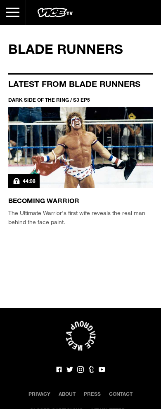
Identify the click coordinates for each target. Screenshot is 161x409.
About (67, 393)
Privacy (39, 393)
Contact (121, 393)
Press (92, 393)
